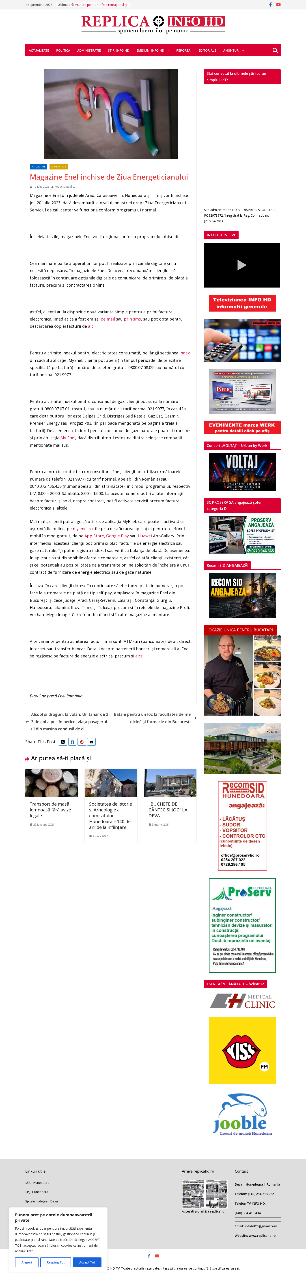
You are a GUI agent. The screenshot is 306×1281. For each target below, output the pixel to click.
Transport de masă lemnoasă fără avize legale (50, 810)
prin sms (132, 319)
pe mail (108, 319)
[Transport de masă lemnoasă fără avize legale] (51, 772)
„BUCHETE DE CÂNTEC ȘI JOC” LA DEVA (168, 810)
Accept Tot (87, 1262)
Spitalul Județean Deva (41, 1201)
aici (91, 326)
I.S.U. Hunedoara (37, 1182)
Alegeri (27, 1262)
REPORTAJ (183, 50)
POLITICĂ (63, 50)
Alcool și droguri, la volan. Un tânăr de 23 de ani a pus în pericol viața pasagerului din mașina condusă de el (69, 722)
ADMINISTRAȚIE (89, 50)
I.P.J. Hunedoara (36, 1192)
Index (184, 353)
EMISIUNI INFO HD (150, 50)
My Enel (67, 437)
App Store (94, 535)
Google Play (117, 535)
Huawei (145, 535)
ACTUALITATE (39, 50)
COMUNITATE (58, 166)
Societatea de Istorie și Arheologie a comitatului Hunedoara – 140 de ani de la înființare (110, 815)
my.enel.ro (83, 528)
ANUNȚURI (231, 50)
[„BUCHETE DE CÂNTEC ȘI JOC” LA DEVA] (170, 772)
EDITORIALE (207, 50)
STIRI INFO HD (118, 50)
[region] (58, 1239)
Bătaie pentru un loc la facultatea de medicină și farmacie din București (152, 718)
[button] (166, 50)
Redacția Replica (65, 187)
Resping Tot (56, 1262)
